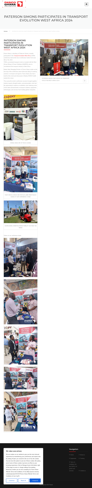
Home (5, 31)
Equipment (73, 458)
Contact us (83, 470)
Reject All (23, 480)
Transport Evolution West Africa (22, 55)
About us (82, 455)
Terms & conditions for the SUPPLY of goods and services (73, 466)
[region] (23, 466)
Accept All (35, 480)
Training (82, 458)
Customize (11, 480)
